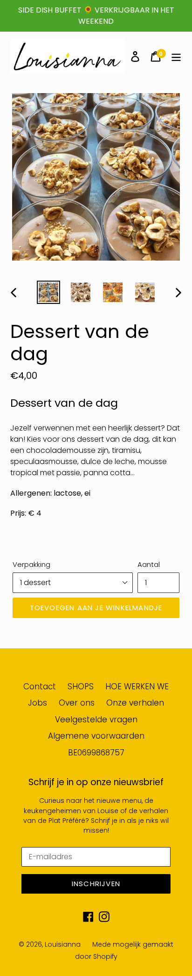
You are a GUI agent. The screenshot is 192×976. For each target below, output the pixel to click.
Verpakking (31, 564)
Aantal (148, 564)
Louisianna (63, 944)
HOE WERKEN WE (137, 686)
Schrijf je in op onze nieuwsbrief (96, 782)
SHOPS (81, 686)
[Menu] (176, 56)
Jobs (37, 702)
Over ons (77, 702)
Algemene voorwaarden (96, 735)
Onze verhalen (135, 702)
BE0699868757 (96, 752)
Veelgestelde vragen (96, 719)
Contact (39, 686)
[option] (49, 292)
